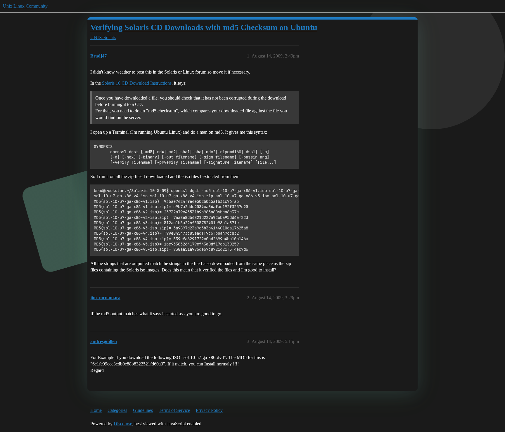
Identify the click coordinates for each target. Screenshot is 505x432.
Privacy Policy (209, 410)
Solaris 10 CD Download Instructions (137, 83)
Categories (117, 410)
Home (96, 410)
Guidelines (143, 410)
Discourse (123, 423)
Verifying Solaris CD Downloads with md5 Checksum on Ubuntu (203, 27)
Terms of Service (174, 410)
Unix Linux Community (25, 6)
